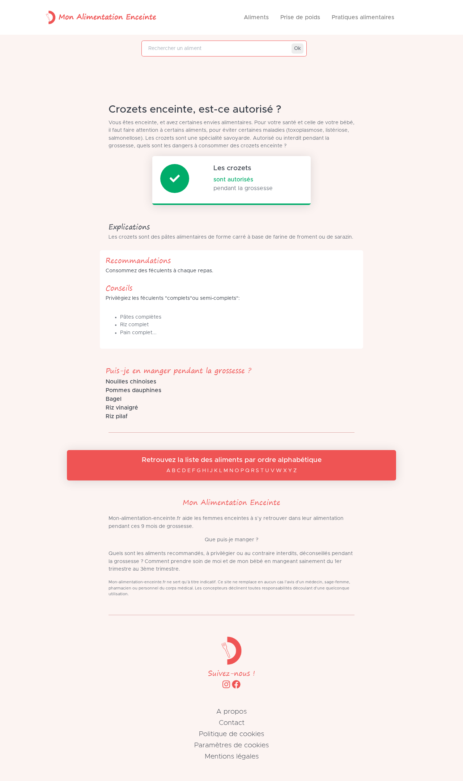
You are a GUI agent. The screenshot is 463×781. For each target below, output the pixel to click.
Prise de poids (300, 17)
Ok (297, 48)
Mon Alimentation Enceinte (107, 16)
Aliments (256, 17)
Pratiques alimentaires (363, 17)
